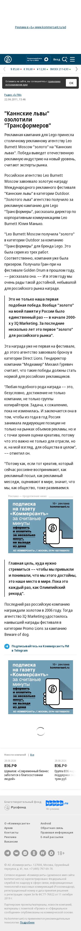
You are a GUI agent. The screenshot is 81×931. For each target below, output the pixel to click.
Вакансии (11, 841)
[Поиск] (65, 59)
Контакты (11, 832)
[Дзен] (25, 853)
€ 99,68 (28, 69)
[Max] (51, 853)
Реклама (10, 837)
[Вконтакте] (16, 853)
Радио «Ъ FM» (13, 95)
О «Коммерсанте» (17, 823)
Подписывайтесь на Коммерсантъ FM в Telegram (40, 648)
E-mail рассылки (52, 837)
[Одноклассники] (34, 853)
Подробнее (27, 922)
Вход (56, 59)
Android (46, 823)
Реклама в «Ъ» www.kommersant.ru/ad (40, 27)
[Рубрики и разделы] (72, 59)
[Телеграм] (7, 853)
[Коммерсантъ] (8, 59)
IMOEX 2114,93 (59, 69)
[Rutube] (43, 853)
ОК (71, 83)
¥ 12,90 (41, 69)
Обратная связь (52, 828)
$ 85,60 (15, 69)
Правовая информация (57, 832)
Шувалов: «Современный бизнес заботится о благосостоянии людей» (26, 775)
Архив (8, 828)
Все (32, 754)
